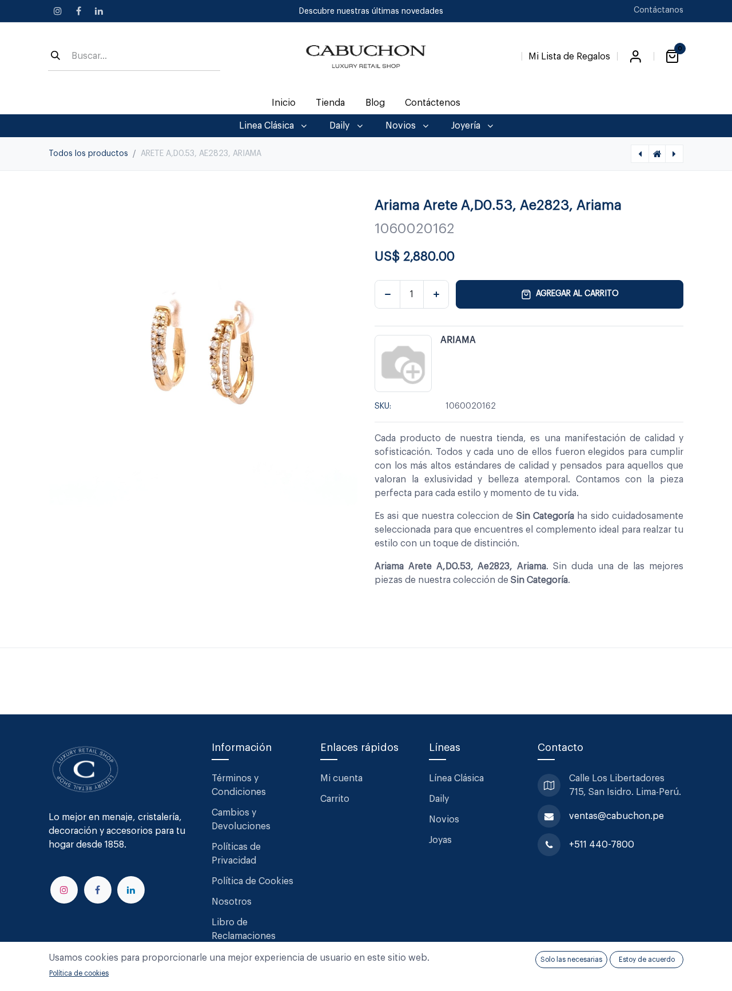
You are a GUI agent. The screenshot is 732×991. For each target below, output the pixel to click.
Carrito (334, 799)
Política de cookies (79, 973)
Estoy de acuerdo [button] (647, 959)
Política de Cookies (252, 881)
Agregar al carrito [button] (577, 294)
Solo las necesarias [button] (571, 959)
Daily (439, 799)
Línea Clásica (456, 778)
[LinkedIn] (99, 11)
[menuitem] (284, 103)
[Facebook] (78, 11)
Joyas (440, 840)
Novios (444, 819)
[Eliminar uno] (387, 294)
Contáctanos (658, 10)
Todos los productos (88, 154)
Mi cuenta (341, 778)
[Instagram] (58, 11)
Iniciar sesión (635, 56)
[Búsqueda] (55, 56)
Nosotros (232, 901)
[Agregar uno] (436, 294)
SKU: (383, 406)
